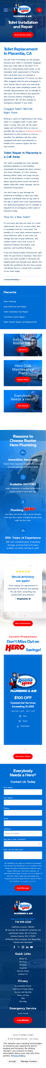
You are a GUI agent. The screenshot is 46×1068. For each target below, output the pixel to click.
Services (23, 961)
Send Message (23, 888)
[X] (18, 947)
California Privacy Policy (23, 989)
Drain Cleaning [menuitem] (10, 301)
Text (25, 716)
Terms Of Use (23, 995)
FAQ (23, 998)
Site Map (23, 1001)
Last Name (8, 798)
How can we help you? (13, 850)
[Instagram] (23, 947)
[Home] (22, 10)
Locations (23, 1020)
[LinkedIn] (27, 947)
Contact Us (23, 974)
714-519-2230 (23, 922)
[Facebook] (14, 947)
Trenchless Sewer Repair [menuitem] (14, 317)
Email (25, 721)
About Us (23, 958)
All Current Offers (23, 756)
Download (25, 726)
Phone (6, 808)
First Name (8, 788)
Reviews (23, 965)
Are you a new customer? (15, 839)
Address (7, 829)
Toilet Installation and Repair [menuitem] (16, 311)
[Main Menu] (6, 10)
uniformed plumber (33, 131)
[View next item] (25, 616)
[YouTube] (31, 947)
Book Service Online (23, 35)
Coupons (23, 968)
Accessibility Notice (23, 986)
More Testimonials (23, 623)
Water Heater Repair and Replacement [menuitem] (20, 322)
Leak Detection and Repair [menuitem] (15, 306)
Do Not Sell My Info (23, 992)
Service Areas (23, 971)
